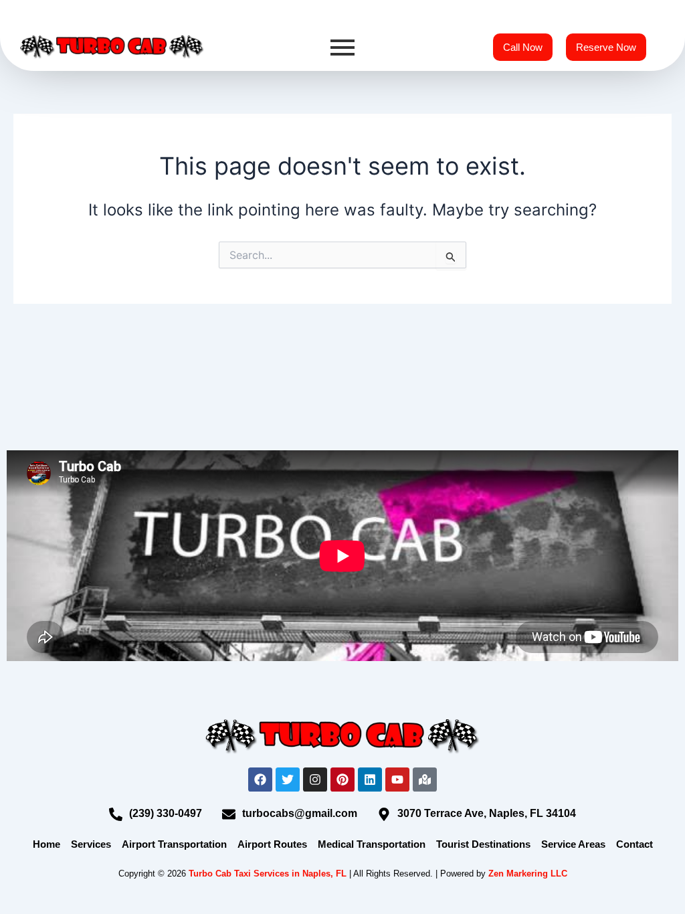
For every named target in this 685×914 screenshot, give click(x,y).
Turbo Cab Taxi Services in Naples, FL (268, 874)
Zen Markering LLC (527, 874)
